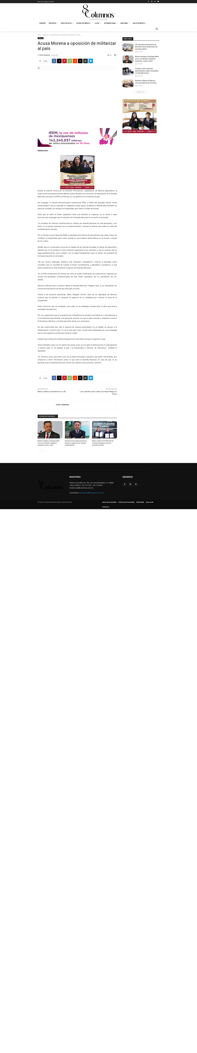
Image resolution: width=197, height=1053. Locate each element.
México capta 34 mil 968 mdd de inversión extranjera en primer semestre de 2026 (102, 443)
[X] (155, 1)
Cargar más (140, 92)
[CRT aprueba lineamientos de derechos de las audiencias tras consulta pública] (127, 47)
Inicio (39, 35)
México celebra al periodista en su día (52, 392)
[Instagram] (151, 1)
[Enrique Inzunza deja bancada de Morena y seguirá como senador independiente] (77, 429)
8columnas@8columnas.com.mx (92, 493)
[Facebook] (148, 1)
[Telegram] (90, 61)
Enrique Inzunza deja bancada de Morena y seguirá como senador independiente (76, 443)
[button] (156, 28)
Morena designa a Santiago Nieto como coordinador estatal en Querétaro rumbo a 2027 (49, 443)
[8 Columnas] (98, 12)
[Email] (80, 61)
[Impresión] (85, 61)
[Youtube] (158, 1)
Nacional (45, 35)
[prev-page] (39, 450)
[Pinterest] (64, 61)
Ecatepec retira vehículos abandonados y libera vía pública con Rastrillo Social (146, 71)
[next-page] (42, 450)
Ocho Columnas (44, 55)
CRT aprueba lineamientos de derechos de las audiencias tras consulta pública (146, 47)
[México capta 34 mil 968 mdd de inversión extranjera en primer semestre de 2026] (104, 429)
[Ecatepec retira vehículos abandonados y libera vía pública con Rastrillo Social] (127, 71)
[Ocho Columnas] (46, 405)
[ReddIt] (75, 61)
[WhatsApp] (69, 61)
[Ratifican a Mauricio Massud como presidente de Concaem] (127, 83)
